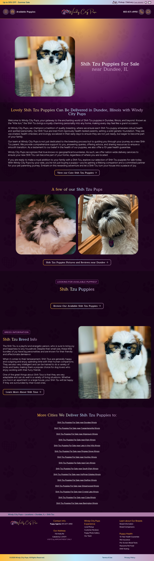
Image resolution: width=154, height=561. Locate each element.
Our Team (88, 536)
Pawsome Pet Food (127, 546)
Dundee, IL (40, 514)
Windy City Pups (15, 514)
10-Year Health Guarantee (129, 537)
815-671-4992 (130, 12)
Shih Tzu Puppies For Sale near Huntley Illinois (77, 457)
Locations (29, 514)
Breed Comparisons (127, 527)
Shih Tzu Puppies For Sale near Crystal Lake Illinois (77, 492)
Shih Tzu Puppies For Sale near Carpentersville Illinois (77, 428)
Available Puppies (25, 12)
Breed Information (126, 524)
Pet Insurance (125, 540)
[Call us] (141, 12)
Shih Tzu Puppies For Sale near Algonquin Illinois (77, 434)
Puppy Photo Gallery (91, 533)
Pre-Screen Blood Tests (129, 543)
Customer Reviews (91, 530)
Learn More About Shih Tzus (22, 392)
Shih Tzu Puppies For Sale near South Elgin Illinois (77, 468)
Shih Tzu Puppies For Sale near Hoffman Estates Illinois (77, 474)
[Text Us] (148, 12)
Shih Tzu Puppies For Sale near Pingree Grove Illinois (77, 451)
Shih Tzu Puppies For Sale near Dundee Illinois (77, 422)
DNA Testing (124, 549)
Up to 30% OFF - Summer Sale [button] (16, 2)
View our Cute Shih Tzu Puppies (76, 172)
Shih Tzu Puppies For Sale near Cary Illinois (77, 463)
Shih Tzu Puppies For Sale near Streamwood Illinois (77, 486)
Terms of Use (107, 558)
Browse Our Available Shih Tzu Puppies (75, 305)
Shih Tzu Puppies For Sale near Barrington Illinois (77, 503)
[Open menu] (6, 12)
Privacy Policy (129, 558)
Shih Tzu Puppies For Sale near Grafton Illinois (77, 480)
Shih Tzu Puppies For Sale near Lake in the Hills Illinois (77, 445)
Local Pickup (89, 527)
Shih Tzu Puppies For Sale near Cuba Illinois (77, 497)
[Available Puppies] (12, 12)
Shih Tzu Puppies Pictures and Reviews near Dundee (76, 262)
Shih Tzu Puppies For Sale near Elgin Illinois (77, 440)
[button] (145, 2)
